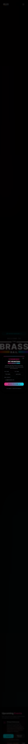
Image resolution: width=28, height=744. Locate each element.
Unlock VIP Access (13, 383)
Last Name (17, 369)
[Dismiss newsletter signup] (24, 355)
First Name (5, 369)
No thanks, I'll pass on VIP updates (14, 388)
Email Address (6, 376)
